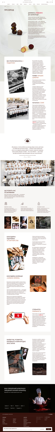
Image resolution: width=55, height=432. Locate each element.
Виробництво (26, 420)
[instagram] (50, 414)
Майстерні (25, 421)
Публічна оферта (38, 418)
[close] (52, 0)
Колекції (34, 4)
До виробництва (39, 372)
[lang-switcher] (47, 2)
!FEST (34, 122)
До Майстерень (43, 226)
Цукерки (8, 4)
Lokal (37, 420)
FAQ (36, 421)
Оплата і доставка (38, 419)
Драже (17, 4)
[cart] (52, 2)
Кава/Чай (30, 4)
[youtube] (51, 414)
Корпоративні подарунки (44, 4)
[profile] (48, 2)
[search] (4, 2)
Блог (36, 422)
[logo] (8, 414)
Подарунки (25, 4)
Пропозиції (38, 4)
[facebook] (48, 414)
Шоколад (13, 4)
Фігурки (21, 4)
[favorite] (50, 2)
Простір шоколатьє (26, 426)
